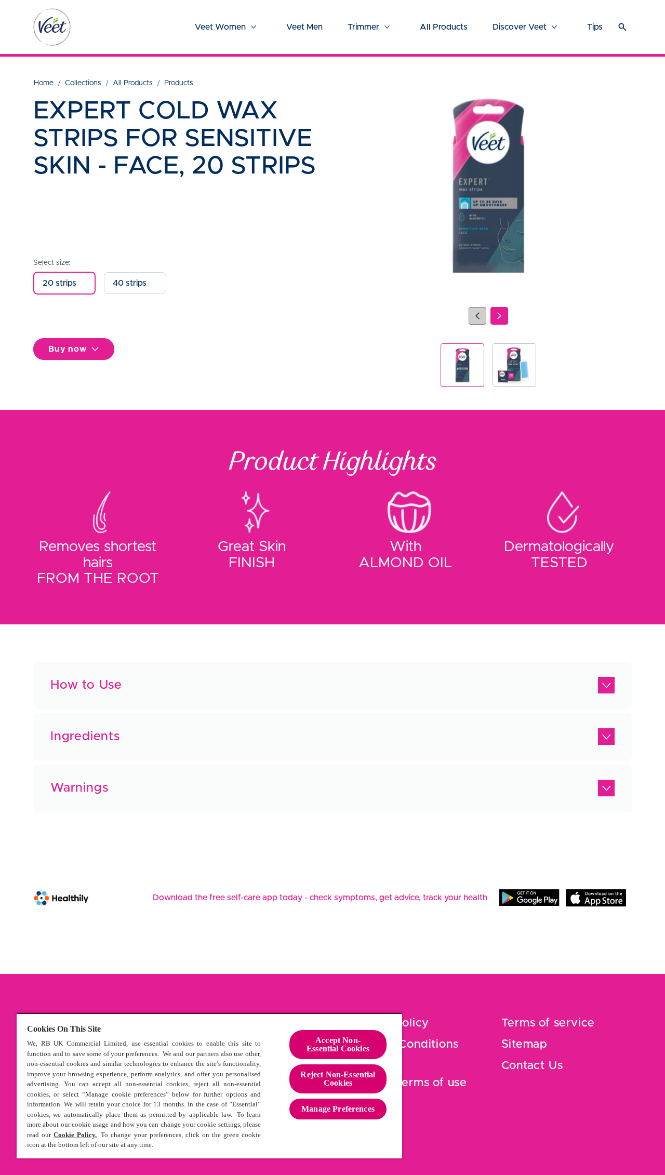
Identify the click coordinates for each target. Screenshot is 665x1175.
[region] (209, 1085)
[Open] (622, 27)
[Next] (499, 316)
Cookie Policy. (75, 1135)
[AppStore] (596, 897)
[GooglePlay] (529, 897)
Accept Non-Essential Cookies (338, 1044)
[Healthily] (61, 898)
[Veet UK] (52, 27)
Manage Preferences (338, 1108)
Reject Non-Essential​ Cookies (337, 1078)
